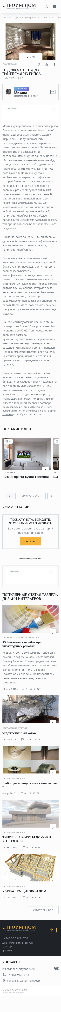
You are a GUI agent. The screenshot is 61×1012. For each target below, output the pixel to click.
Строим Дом (19, 6)
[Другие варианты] (54, 64)
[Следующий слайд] (51, 496)
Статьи (7, 947)
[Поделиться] (46, 64)
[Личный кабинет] (46, 6)
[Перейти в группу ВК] (56, 968)
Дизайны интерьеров (17, 942)
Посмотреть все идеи (26, 96)
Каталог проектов (15, 938)
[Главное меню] (54, 6)
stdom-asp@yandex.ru (21, 969)
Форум (7, 951)
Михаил (20, 93)
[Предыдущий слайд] (9, 496)
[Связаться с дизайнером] (53, 92)
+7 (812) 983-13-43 (18, 974)
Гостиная (9, 64)
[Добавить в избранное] (38, 64)
